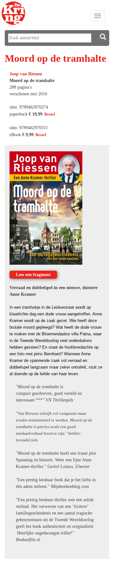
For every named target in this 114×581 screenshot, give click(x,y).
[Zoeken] (103, 37)
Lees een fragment (33, 274)
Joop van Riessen (26, 74)
